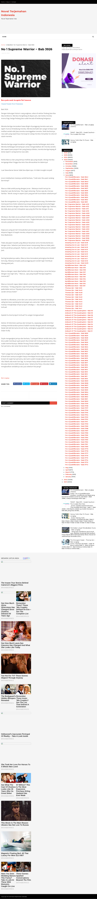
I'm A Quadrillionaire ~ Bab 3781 (76, 444)
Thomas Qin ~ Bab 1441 (73, 308)
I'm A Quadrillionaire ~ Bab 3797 (76, 408)
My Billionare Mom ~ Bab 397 (75, 272)
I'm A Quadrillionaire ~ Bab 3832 (76, 200)
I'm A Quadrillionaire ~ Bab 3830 (76, 333)
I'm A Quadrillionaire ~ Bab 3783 (76, 440)
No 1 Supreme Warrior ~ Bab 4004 (77, 224)
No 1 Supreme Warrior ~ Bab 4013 (77, 204)
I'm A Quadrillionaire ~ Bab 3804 (76, 392)
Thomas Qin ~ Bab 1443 (73, 304)
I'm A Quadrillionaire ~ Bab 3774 (76, 460)
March (67, 472)
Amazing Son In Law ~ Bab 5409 (76, 263)
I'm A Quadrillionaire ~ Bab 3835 (76, 193)
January (68, 477)
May (67, 467)
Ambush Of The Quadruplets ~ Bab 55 (79, 322)
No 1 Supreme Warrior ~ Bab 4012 (77, 206)
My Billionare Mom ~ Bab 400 (75, 265)
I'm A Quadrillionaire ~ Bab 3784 (76, 437)
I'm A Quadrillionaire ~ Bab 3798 (76, 406)
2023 (66, 159)
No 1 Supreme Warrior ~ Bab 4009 (77, 213)
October (68, 166)
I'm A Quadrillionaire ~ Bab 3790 (76, 424)
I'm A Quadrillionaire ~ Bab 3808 (76, 383)
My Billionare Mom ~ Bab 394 (75, 279)
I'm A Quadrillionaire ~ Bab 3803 (76, 394)
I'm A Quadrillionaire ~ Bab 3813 (76, 372)
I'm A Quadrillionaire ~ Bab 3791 (76, 422)
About (8, 2)
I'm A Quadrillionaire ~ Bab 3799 (76, 403)
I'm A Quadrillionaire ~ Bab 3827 (76, 340)
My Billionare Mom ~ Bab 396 (75, 274)
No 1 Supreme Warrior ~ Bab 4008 (77, 215)
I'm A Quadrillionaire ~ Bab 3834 (76, 195)
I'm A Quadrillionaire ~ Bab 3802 (76, 397)
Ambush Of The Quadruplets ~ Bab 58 (79, 315)
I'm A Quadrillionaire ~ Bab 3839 (76, 184)
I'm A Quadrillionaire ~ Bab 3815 (76, 367)
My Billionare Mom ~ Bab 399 (75, 268)
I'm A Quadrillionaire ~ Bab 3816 (76, 365)
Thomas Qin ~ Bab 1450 (73, 288)
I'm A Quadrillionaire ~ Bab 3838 (76, 186)
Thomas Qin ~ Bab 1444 (73, 301)
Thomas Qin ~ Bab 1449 (73, 290)
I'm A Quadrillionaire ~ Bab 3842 (76, 177)
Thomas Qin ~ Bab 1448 (73, 292)
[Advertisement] (61, 20)
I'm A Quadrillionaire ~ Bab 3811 (76, 376)
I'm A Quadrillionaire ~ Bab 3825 (76, 345)
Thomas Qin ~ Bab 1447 (73, 295)
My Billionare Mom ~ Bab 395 (75, 277)
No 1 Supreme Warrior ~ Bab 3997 (77, 240)
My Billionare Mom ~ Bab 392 (75, 283)
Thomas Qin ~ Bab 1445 (73, 299)
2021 (65, 482)
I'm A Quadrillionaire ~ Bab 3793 (76, 417)
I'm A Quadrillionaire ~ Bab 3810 (76, 378)
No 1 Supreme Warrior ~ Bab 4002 (77, 229)
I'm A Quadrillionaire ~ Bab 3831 (76, 202)
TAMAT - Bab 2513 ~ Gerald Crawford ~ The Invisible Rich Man (82, 133)
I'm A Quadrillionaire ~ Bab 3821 (76, 354)
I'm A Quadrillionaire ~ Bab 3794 (76, 415)
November (69, 164)
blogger (53, 403)
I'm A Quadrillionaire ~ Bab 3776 (76, 455)
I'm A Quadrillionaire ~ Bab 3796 (76, 410)
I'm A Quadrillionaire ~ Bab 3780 (76, 446)
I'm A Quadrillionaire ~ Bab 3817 (76, 363)
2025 (66, 155)
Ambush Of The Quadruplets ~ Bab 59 (79, 313)
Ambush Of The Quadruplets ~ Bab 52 (79, 329)
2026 (66, 153)
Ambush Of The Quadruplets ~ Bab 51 (78, 331)
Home (2, 2)
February (68, 474)
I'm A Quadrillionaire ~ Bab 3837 (76, 188)
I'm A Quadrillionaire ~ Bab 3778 (76, 451)
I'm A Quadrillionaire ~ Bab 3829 (76, 335)
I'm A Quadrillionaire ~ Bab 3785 (76, 435)
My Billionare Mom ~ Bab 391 (75, 286)
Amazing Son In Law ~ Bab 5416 (76, 247)
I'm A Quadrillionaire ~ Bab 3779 (76, 449)
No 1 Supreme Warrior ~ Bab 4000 (77, 234)
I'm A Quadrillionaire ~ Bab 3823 (76, 349)
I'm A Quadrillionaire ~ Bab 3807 (76, 385)
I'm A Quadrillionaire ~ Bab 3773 (76, 462)
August (68, 170)
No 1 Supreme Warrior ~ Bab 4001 (77, 231)
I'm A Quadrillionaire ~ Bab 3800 (76, 401)
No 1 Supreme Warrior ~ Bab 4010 (77, 211)
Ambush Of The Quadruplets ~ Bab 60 (79, 311)
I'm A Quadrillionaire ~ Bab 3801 (76, 399)
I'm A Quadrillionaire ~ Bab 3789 (76, 426)
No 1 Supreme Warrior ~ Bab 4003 (77, 227)
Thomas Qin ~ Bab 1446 (73, 297)
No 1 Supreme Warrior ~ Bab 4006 (77, 220)
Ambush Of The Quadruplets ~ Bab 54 (79, 324)
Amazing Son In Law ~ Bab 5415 (76, 249)
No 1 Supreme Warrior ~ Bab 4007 (77, 218)
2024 (66, 157)
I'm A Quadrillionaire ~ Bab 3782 (76, 442)
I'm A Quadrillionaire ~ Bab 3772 (76, 465)
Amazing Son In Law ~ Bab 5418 (76, 243)
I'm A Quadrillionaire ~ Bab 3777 (76, 453)
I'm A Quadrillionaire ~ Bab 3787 (76, 431)
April (67, 470)
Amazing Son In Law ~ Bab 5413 (76, 254)
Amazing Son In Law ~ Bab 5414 (76, 252)
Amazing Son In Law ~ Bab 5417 (76, 245)
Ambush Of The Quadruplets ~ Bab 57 (79, 317)
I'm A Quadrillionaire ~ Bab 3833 (76, 197)
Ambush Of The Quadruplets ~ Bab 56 (79, 320)
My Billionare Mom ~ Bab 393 (75, 281)
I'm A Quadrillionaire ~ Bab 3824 (76, 347)
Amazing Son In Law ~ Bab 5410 (76, 261)
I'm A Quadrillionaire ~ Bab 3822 (76, 351)
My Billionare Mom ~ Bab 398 (75, 270)
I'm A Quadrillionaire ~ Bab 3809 (76, 381)
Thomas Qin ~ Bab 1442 (73, 306)
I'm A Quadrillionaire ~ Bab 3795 (76, 412)
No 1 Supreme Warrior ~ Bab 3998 (77, 238)
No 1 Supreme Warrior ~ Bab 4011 (77, 209)
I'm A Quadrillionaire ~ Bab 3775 (76, 458)
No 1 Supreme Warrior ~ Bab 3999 (77, 236)
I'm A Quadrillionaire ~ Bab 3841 (76, 179)
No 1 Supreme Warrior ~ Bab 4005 (77, 222)
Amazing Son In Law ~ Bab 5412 (76, 256)
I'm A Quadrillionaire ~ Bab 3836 (76, 191)
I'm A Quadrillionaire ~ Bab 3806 (76, 388)
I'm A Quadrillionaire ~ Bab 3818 (76, 360)
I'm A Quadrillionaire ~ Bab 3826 (76, 342)
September (69, 168)
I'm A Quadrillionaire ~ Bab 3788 (76, 428)
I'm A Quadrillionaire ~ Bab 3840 (76, 181)
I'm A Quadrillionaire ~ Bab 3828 (76, 338)
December (69, 161)
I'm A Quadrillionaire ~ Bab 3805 (76, 390)
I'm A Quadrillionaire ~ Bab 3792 (76, 419)
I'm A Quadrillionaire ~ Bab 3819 (76, 358)
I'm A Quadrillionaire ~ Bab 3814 (76, 369)
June (67, 175)
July (67, 173)
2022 (66, 479)
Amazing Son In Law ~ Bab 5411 (76, 258)
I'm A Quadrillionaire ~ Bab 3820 (76, 356)
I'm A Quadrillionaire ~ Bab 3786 (76, 433)
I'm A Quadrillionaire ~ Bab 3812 (76, 374)
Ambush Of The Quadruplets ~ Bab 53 (79, 326)
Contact (14, 2)
